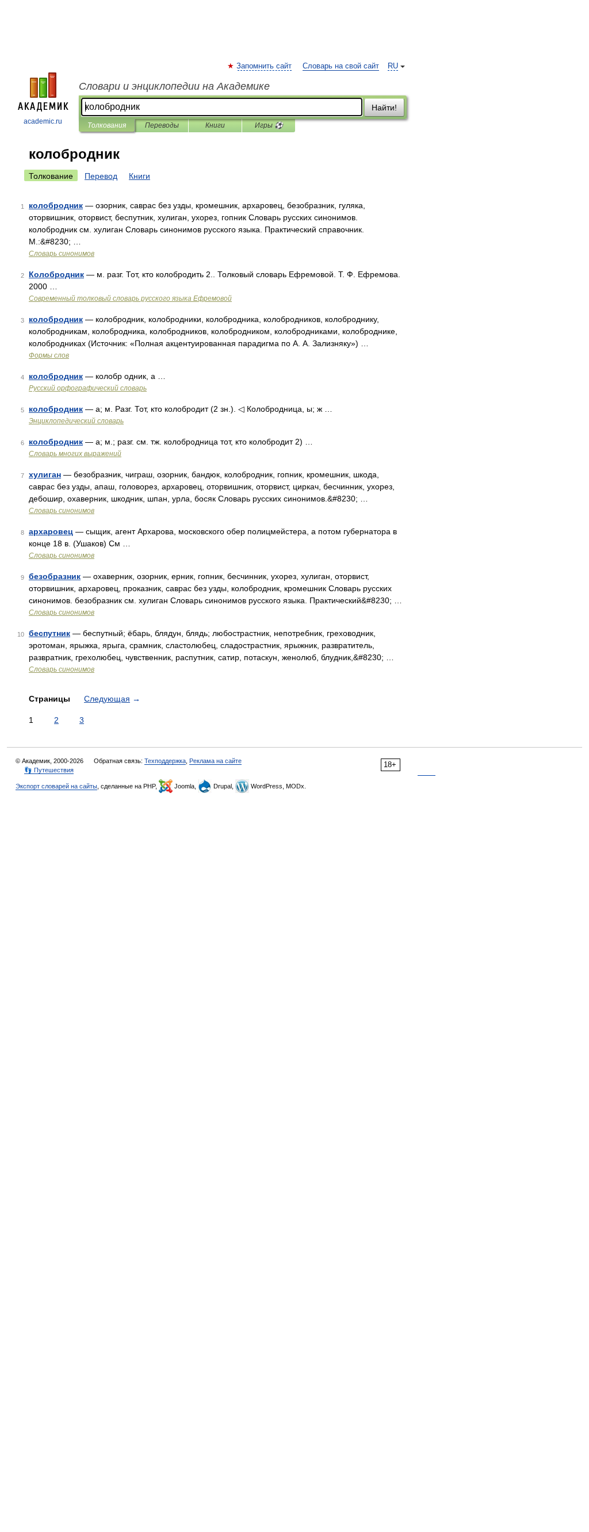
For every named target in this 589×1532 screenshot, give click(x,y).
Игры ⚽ (269, 125)
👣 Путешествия (49, 770)
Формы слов (49, 355)
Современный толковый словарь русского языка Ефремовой (130, 298)
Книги (215, 125)
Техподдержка (165, 760)
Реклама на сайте (215, 760)
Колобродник (56, 274)
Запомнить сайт (265, 66)
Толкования (106, 125)
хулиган (45, 474)
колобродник (56, 205)
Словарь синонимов (61, 254)
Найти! (384, 107)
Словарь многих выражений (75, 454)
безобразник (55, 576)
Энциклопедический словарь (76, 421)
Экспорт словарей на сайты (56, 786)
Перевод (101, 176)
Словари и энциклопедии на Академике (174, 86)
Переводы (162, 125)
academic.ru (43, 121)
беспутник (49, 633)
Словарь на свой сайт (341, 66)
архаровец (51, 531)
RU (393, 66)
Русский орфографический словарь (88, 388)
